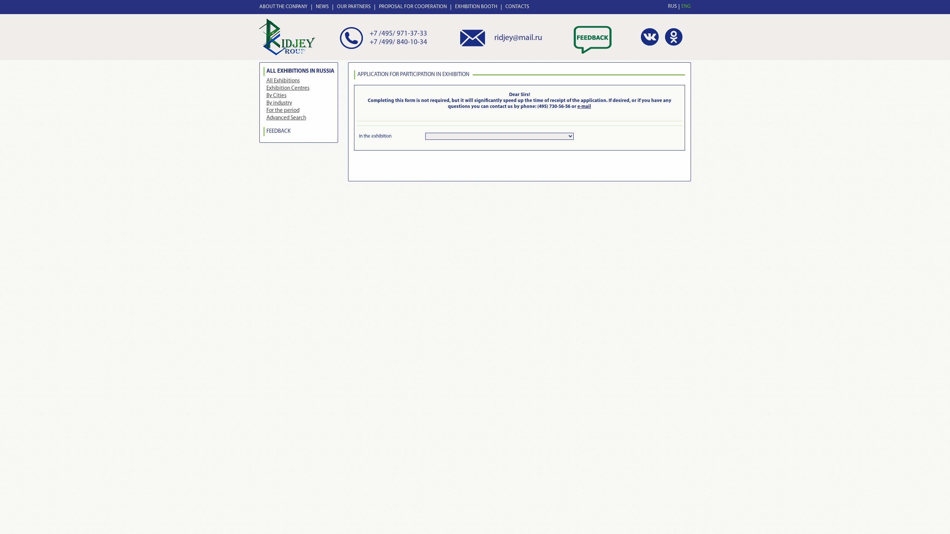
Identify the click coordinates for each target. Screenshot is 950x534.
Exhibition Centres (287, 88)
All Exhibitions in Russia (300, 71)
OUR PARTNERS (354, 7)
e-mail (584, 106)
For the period (282, 110)
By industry (279, 103)
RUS (672, 6)
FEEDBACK (278, 131)
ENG (686, 6)
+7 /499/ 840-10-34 (398, 42)
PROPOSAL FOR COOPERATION (413, 7)
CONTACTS (517, 7)
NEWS (322, 7)
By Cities (276, 96)
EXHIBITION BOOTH (476, 7)
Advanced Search (286, 118)
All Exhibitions (283, 81)
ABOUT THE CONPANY (283, 7)
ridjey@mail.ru (518, 38)
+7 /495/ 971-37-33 (398, 33)
